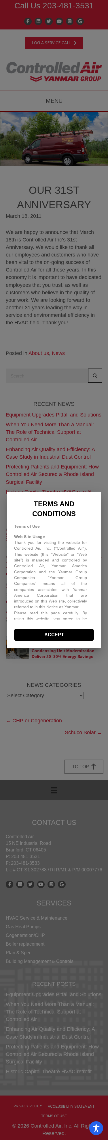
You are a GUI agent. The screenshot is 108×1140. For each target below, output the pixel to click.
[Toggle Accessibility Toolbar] (96, 1128)
